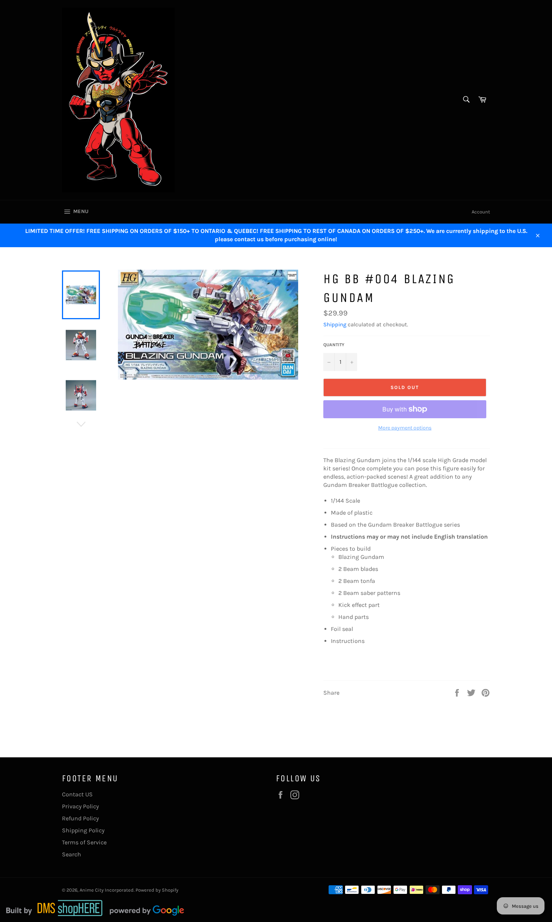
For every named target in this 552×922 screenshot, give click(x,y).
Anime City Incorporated (107, 890)
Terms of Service (84, 842)
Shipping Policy (83, 830)
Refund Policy (80, 818)
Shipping (334, 324)
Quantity (333, 344)
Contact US (77, 794)
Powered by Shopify (157, 890)
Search (71, 854)
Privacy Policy (80, 806)
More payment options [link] (404, 428)
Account (481, 212)
